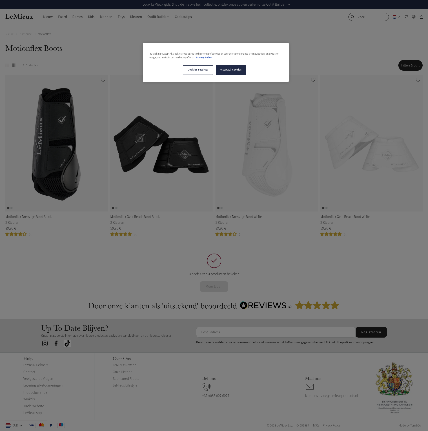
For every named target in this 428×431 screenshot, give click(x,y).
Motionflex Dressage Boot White (238, 216)
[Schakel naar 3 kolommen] (7, 65)
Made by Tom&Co (410, 425)
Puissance (25, 34)
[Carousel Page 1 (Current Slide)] (8, 208)
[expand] (289, 4)
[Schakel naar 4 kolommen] (13, 65)
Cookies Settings (198, 70)
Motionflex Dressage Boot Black (28, 216)
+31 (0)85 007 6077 (215, 395)
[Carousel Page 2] (11, 208)
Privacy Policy (204, 58)
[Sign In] (414, 17)
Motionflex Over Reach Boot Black (135, 216)
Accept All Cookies (231, 70)
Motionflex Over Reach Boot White (345, 216)
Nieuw (9, 34)
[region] (216, 62)
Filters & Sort (410, 65)
